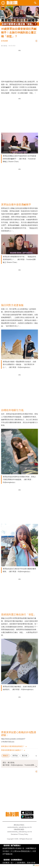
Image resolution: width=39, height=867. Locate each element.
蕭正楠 (24, 755)
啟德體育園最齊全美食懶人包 (13, 848)
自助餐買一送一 (8, 863)
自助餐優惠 (21, 863)
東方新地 (4, 46)
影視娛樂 (4, 41)
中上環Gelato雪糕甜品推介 (21, 851)
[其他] (36, 42)
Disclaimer (14, 834)
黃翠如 (15, 755)
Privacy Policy (23, 834)
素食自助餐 (31, 863)
